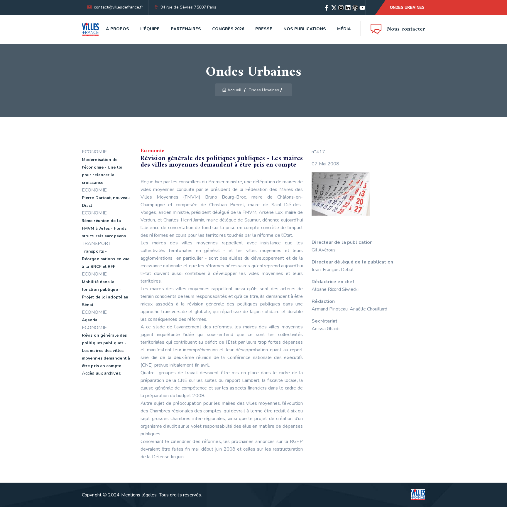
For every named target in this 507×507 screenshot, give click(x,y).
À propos (117, 29)
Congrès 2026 (228, 29)
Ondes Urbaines (407, 7)
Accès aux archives (101, 373)
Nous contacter (406, 29)
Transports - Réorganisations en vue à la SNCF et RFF (105, 259)
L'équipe (150, 29)
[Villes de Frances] (90, 29)
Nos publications (304, 29)
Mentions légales (139, 495)
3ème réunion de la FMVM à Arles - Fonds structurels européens (104, 228)
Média (344, 29)
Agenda (90, 320)
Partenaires (186, 29)
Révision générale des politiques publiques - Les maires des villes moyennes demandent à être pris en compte (106, 351)
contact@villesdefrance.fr (118, 7)
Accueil (234, 90)
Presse (263, 29)
